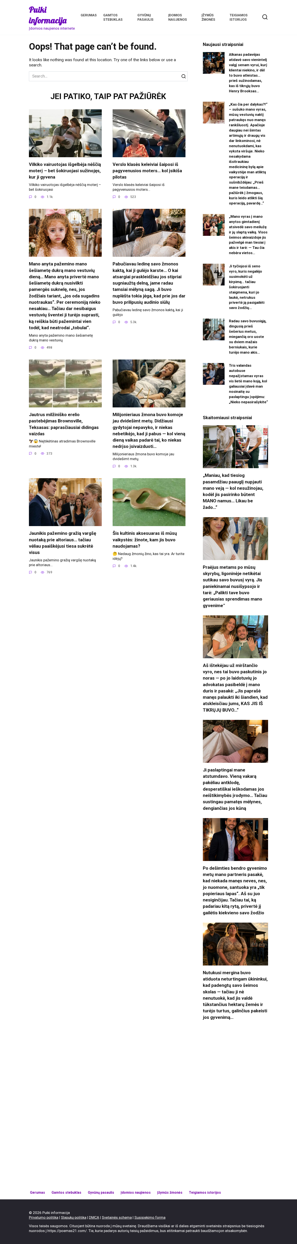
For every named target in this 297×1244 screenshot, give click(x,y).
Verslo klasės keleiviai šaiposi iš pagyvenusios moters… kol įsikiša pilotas (147, 171)
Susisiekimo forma (149, 1217)
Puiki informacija (48, 14)
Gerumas (89, 15)
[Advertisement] (235, 1105)
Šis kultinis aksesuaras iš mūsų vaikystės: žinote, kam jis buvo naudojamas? (145, 540)
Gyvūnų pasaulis (101, 1192)
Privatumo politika (43, 1217)
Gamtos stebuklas (66, 1192)
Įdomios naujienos (136, 1192)
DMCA (94, 1217)
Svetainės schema (117, 1217)
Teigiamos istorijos (205, 1192)
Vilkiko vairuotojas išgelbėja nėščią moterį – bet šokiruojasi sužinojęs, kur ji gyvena (65, 171)
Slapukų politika (73, 1217)
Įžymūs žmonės (169, 1192)
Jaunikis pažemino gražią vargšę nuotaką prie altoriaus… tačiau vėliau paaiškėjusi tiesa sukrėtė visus (62, 543)
